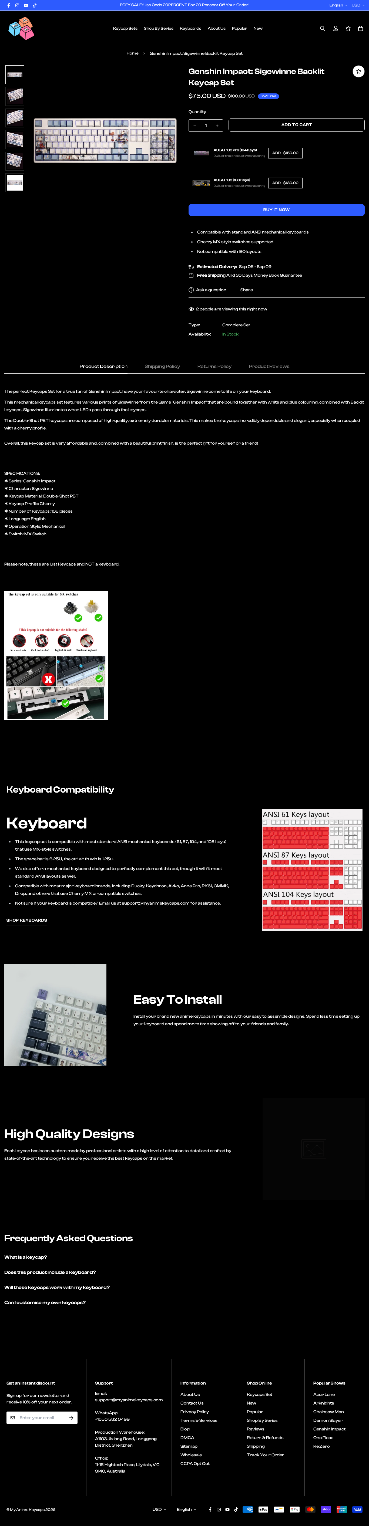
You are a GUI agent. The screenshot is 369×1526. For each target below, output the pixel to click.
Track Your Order (265, 1455)
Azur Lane (324, 1394)
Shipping (256, 1446)
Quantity (197, 111)
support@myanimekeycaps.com (129, 1400)
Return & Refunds (265, 1437)
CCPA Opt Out (195, 1463)
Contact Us (192, 1403)
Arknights (323, 1403)
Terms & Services (198, 1420)
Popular (239, 28)
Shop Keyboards (26, 920)
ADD (285, 153)
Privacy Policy (194, 1411)
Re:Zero (321, 1446)
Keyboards (190, 28)
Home (133, 53)
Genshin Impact (329, 1429)
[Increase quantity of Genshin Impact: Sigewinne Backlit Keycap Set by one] (217, 126)
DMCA (187, 1437)
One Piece (323, 1437)
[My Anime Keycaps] (21, 28)
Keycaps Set (259, 1394)
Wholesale (191, 1455)
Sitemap (188, 1446)
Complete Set (236, 325)
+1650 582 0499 (112, 1419)
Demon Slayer (328, 1420)
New (258, 28)
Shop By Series (158, 28)
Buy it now (276, 210)
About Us (217, 28)
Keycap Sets (125, 28)
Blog (185, 1429)
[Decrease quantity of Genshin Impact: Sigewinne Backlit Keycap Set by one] (194, 126)
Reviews (255, 1429)
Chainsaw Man (328, 1411)
